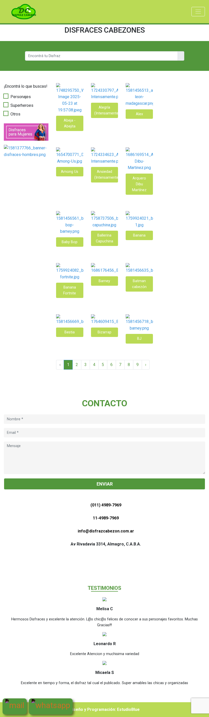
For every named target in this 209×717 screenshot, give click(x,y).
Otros (15, 114)
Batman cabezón (139, 284)
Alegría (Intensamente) (106, 110)
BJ (139, 338)
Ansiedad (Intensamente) (106, 175)
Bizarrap (104, 332)
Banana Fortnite (69, 290)
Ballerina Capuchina (104, 238)
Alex (139, 114)
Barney (104, 281)
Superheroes (21, 105)
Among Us (69, 172)
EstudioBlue (128, 709)
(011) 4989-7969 (105, 505)
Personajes (20, 96)
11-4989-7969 (106, 518)
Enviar (105, 484)
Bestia (69, 332)
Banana (139, 235)
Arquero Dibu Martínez (139, 184)
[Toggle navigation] (198, 11)
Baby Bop (69, 242)
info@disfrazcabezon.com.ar (106, 531)
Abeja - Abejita (69, 123)
